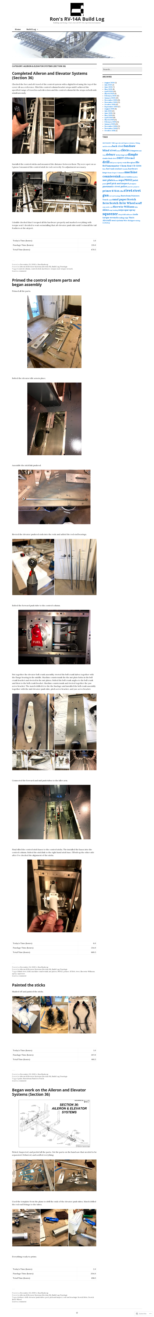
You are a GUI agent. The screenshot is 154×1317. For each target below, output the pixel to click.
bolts (118, 151)
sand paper (119, 199)
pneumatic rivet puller (115, 186)
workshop (106, 223)
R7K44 (72, 972)
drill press (113, 163)
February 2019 (110, 122)
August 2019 (109, 109)
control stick (36, 269)
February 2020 (110, 96)
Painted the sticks (28, 985)
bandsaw (129, 146)
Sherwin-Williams (87, 972)
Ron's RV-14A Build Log (77, 18)
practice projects (133, 187)
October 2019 (109, 104)
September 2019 (111, 107)
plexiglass (132, 184)
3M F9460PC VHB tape (110, 143)
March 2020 (109, 94)
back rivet (117, 146)
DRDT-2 (121, 158)
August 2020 (109, 83)
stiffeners (129, 214)
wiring (137, 220)
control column (24, 269)
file (137, 162)
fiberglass (131, 162)
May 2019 (108, 115)
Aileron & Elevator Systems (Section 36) (35, 267)
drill (29, 972)
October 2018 (109, 131)
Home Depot (112, 173)
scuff (139, 203)
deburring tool (121, 155)
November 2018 (110, 128)
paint (20, 1079)
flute (104, 169)
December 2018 (110, 126)
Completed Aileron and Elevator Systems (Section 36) (49, 75)
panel (104, 184)
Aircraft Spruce (123, 143)
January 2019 (109, 124)
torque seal (55, 269)
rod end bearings (70, 1297)
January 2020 (109, 98)
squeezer (21, 974)
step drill (122, 214)
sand (110, 200)
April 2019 (108, 118)
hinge (105, 172)
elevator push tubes (37, 1297)
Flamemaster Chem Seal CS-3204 (123, 165)
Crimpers (133, 150)
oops (121, 180)
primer (66, 972)
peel (47, 1297)
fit (104, 165)
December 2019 (110, 100)
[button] (33, 125)
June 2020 (108, 87)
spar (126, 210)
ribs (121, 191)
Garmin (125, 169)
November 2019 (110, 102)
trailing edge (123, 218)
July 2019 (108, 111)
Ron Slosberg (43, 264)
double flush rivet (109, 158)
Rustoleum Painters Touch (33, 1079)
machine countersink (39, 972)
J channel (120, 173)
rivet (78, 972)
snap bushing (113, 210)
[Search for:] (122, 70)
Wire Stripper (129, 220)
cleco (125, 150)
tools (135, 214)
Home (18, 29)
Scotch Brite (83, 1297)
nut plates (53, 972)
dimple (133, 154)
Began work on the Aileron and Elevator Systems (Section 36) (49, 1092)
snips (121, 210)
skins (106, 209)
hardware (46, 269)
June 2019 (108, 113)
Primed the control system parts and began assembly (46, 282)
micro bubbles (127, 177)
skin (136, 207)
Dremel (130, 158)
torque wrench (67, 269)
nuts (116, 180)
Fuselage (63, 267)
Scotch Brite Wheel (122, 203)
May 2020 (108, 89)
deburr (21, 1297)
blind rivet (22, 972)
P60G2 (60, 972)
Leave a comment (19, 271)
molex (135, 177)
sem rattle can (107, 207)
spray (14, 974)
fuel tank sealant (114, 169)
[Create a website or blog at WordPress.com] (77, 1313)
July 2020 (108, 85)
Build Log (31, 29)
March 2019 (109, 120)
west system (117, 220)
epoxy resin (121, 163)
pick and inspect (56, 1297)
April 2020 (108, 91)
